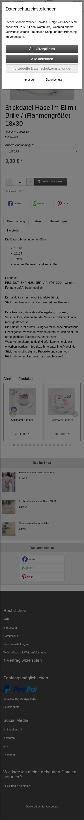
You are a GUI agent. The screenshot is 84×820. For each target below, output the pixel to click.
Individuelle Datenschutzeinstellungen (42, 68)
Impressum (29, 79)
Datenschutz (54, 79)
